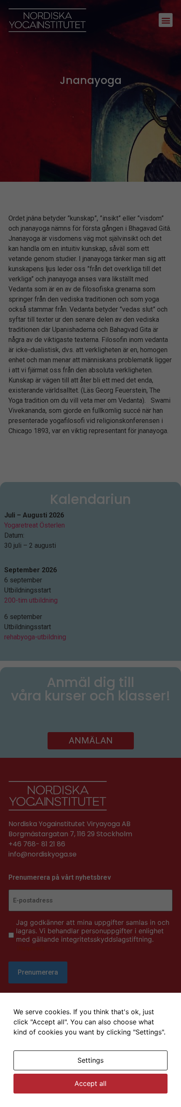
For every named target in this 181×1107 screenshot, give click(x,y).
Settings (90, 1060)
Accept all (90, 1083)
